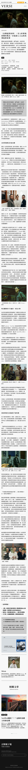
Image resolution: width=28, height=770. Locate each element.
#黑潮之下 (16, 67)
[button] (12, 733)
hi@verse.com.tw (8, 767)
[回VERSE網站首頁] (6, 6)
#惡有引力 (10, 67)
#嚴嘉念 (9, 68)
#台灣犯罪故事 (5, 65)
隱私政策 (16, 765)
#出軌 (17, 65)
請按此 (13, 619)
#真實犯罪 (12, 65)
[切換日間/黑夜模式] (26, 3)
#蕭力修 (3, 68)
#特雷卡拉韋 (20, 68)
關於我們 (12, 765)
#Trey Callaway (5, 70)
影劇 (3, 57)
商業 (3, 714)
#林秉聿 (14, 68)
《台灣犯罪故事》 (18, 121)
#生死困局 (3, 67)
